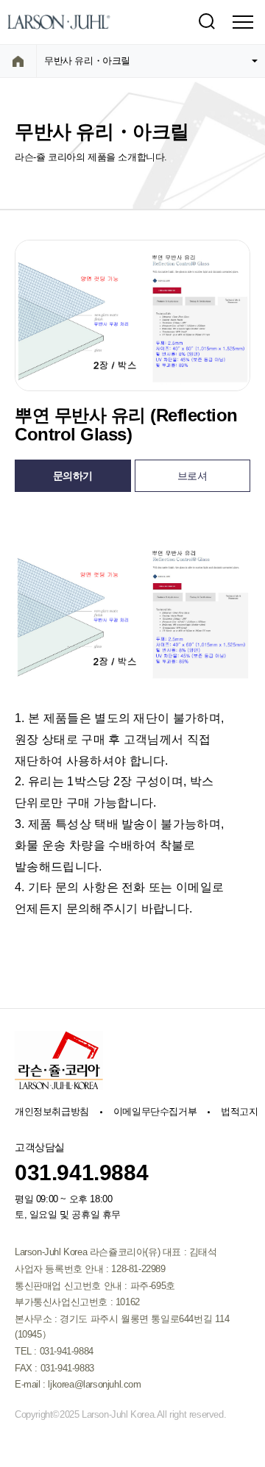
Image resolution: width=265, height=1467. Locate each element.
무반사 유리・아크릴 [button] (87, 60)
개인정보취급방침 (52, 1111)
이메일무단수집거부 (155, 1111)
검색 (206, 22)
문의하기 (73, 476)
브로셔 (192, 476)
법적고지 (239, 1111)
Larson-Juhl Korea (58, 22)
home (18, 61)
